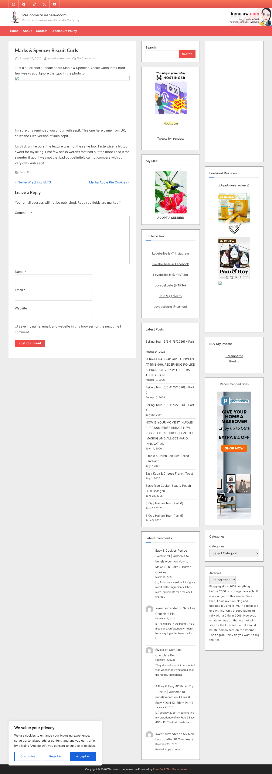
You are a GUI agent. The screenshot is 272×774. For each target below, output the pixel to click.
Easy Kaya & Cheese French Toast (169, 473)
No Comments (86, 59)
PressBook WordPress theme (170, 769)
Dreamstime (234, 356)
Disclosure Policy (64, 31)
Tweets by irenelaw (170, 138)
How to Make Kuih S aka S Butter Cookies (173, 566)
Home (14, 31)
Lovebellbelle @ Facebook (170, 264)
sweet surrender (59, 58)
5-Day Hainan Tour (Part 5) (164, 515)
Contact (41, 31)
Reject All (55, 756)
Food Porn (26, 172)
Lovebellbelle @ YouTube (170, 274)
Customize (27, 756)
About (27, 31)
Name (20, 272)
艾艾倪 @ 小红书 (170, 296)
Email (20, 290)
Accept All (83, 756)
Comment (23, 213)
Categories (216, 546)
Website (21, 308)
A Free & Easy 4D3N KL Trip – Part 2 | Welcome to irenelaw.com (174, 691)
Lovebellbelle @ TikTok (171, 285)
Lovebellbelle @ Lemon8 (171, 306)
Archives (215, 573)
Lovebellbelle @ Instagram (170, 253)
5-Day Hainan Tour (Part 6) (164, 503)
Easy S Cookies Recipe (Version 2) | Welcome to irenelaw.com (172, 556)
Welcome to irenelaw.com (44, 15)
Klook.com (170, 123)
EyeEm (234, 361)
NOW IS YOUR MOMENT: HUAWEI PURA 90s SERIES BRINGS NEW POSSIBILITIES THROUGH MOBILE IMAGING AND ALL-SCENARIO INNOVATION (170, 433)
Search (151, 47)
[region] (55, 743)
